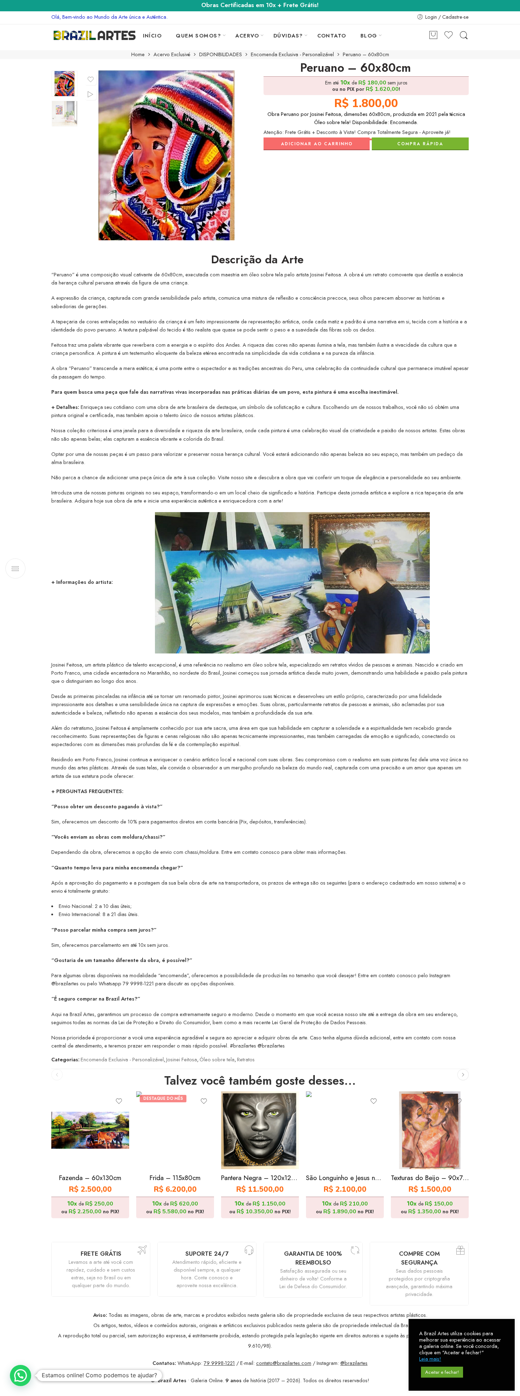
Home (138, 54)
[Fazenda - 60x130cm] (90, 1130)
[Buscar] (464, 35)
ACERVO (247, 35)
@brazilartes (354, 1363)
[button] (20, 1375)
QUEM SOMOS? (198, 35)
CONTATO (331, 35)
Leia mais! (430, 1359)
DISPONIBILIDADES (220, 54)
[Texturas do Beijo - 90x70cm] (430, 1130)
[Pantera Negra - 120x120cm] (260, 1130)
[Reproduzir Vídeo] (90, 94)
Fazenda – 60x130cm (90, 1178)
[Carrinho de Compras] (433, 35)
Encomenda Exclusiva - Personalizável (292, 54)
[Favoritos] (90, 79)
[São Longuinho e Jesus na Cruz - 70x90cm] (345, 1130)
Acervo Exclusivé (172, 54)
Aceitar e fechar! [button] (442, 1372)
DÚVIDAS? (288, 35)
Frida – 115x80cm (175, 1178)
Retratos (246, 1059)
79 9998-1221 (219, 1363)
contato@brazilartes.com (283, 1363)
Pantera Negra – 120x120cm (260, 1178)
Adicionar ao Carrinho (317, 144)
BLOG (368, 35)
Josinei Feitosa (181, 1059)
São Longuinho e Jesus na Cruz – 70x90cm (345, 1178)
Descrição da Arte (257, 259)
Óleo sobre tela (217, 1059)
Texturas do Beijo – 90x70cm (430, 1178)
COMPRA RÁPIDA (420, 144)
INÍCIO (152, 35)
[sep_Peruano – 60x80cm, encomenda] (64, 83)
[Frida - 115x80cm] (175, 1130)
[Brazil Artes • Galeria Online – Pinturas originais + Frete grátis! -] (94, 35)
